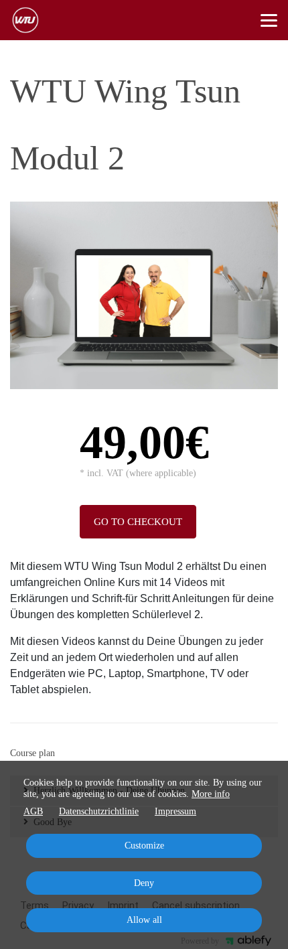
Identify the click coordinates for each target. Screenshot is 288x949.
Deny (144, 883)
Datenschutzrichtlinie (99, 811)
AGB (33, 811)
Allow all (144, 920)
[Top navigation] (269, 20)
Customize (144, 846)
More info (211, 794)
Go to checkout (138, 521)
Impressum (175, 811)
